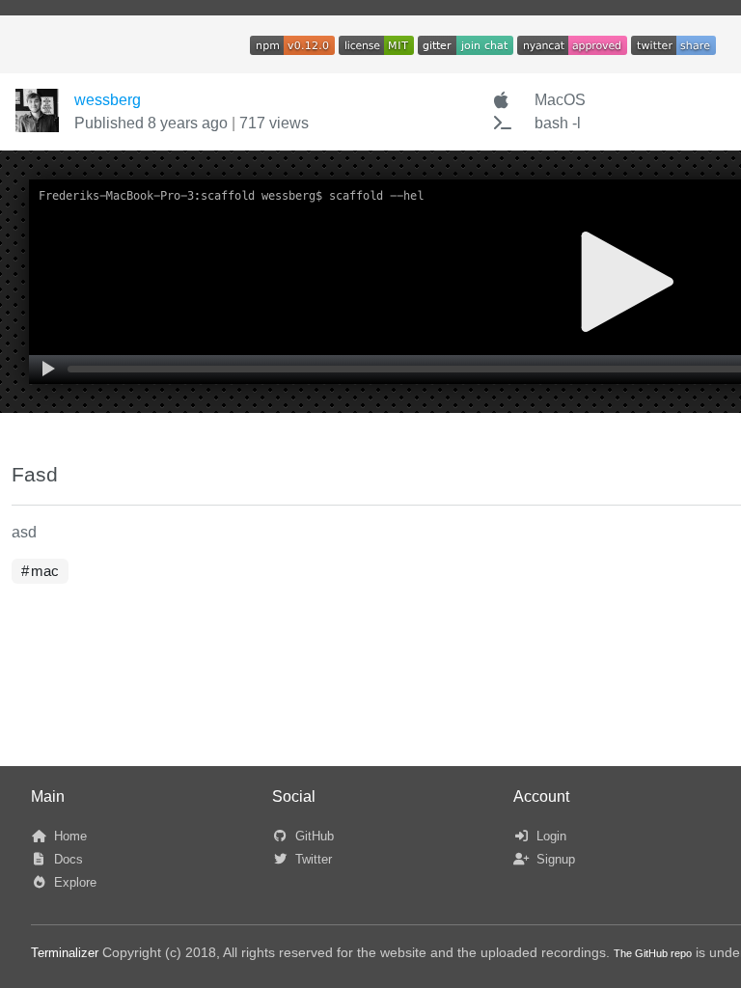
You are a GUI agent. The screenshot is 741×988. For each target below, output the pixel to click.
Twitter (311, 859)
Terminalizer (64, 953)
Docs (66, 859)
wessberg (107, 100)
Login (549, 836)
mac (45, 571)
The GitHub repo (653, 953)
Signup (554, 859)
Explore (73, 882)
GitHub (312, 836)
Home (68, 836)
